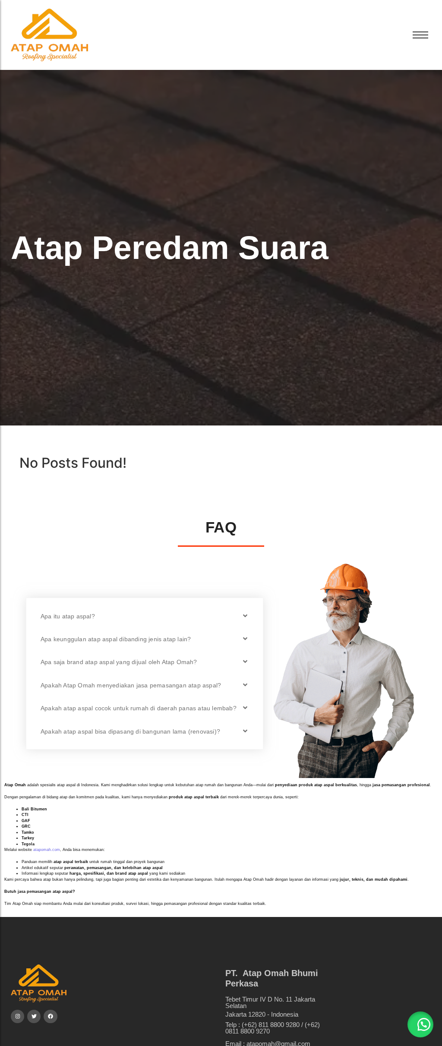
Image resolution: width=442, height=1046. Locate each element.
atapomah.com (46, 850)
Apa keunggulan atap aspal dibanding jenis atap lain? (116, 639)
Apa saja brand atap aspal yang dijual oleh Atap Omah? (119, 661)
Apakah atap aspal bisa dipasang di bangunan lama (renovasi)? (130, 731)
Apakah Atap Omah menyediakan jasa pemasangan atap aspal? (131, 685)
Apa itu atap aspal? (68, 616)
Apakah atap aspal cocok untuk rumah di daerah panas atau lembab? (139, 708)
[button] (144, 616)
